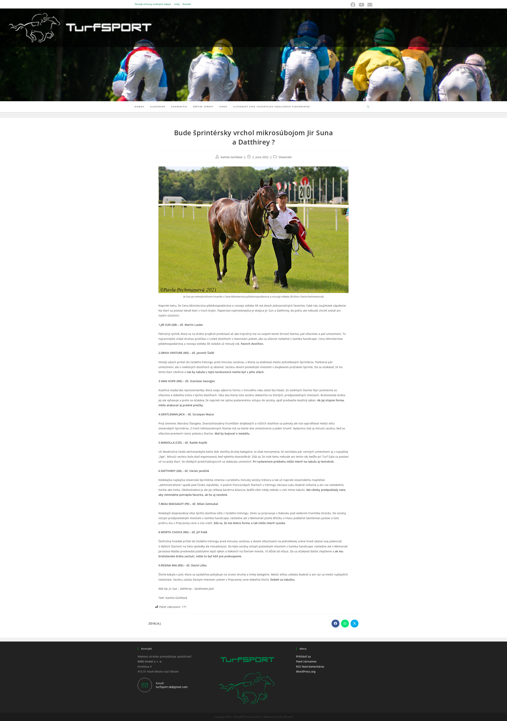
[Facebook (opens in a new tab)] (353, 4)
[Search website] (368, 107)
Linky (177, 4)
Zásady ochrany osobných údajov (153, 4)
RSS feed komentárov (310, 666)
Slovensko (285, 157)
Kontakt (187, 4)
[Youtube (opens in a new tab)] (361, 4)
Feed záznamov (306, 661)
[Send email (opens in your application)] (369, 4)
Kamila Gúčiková (231, 157)
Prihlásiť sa (303, 656)
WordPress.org (305, 671)
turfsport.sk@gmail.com (172, 687)
